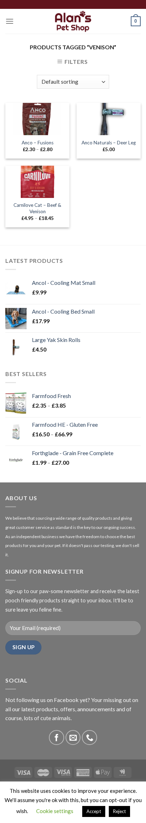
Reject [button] (119, 811)
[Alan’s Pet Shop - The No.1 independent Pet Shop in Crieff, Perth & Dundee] (73, 21)
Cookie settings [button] (54, 811)
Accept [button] (93, 811)
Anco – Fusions (38, 142)
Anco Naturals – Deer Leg (109, 142)
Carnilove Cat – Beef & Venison (37, 208)
